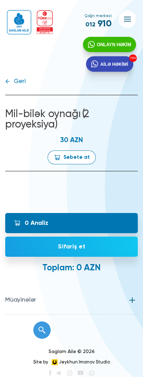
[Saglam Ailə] (19, 22)
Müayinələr (20, 300)
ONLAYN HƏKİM (114, 44)
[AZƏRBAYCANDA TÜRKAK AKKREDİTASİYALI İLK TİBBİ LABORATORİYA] (44, 22)
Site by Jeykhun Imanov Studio (71, 362)
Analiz (36, 223)
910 (98, 23)
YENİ (133, 57)
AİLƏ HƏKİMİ (114, 64)
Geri (20, 81)
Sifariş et (71, 247)
